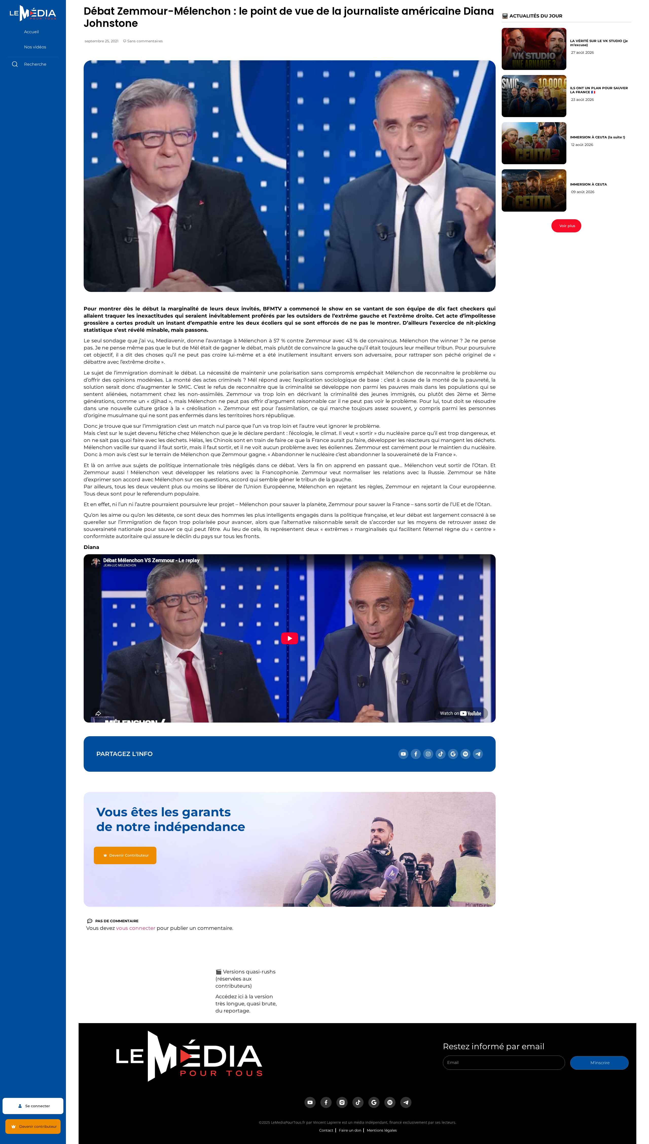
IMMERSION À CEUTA (588, 184)
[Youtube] (403, 754)
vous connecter (135, 928)
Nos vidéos (35, 47)
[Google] (453, 754)
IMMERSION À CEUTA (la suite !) (597, 137)
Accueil (31, 31)
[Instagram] (428, 754)
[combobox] (33, 64)
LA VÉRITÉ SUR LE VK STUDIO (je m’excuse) (599, 43)
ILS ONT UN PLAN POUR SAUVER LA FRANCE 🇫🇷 (599, 90)
